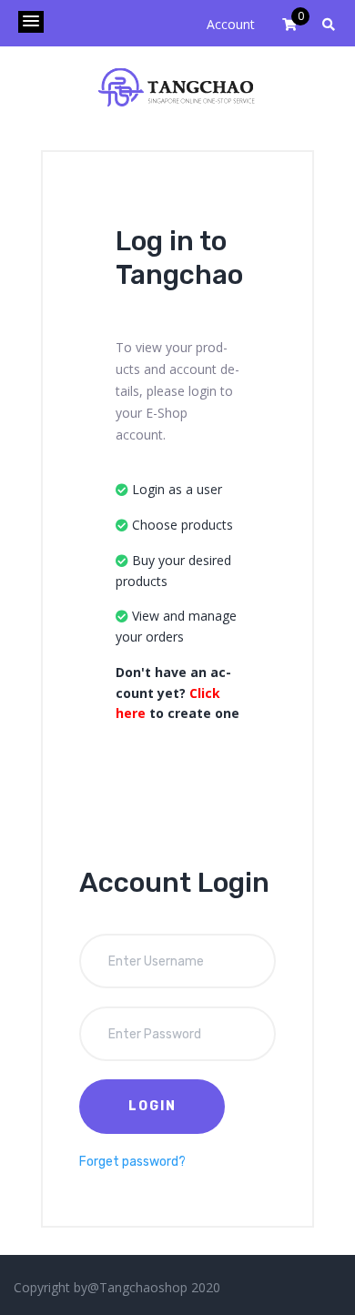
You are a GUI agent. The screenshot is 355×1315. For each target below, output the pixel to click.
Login (152, 1106)
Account (231, 24)
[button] (31, 21)
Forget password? (132, 1161)
